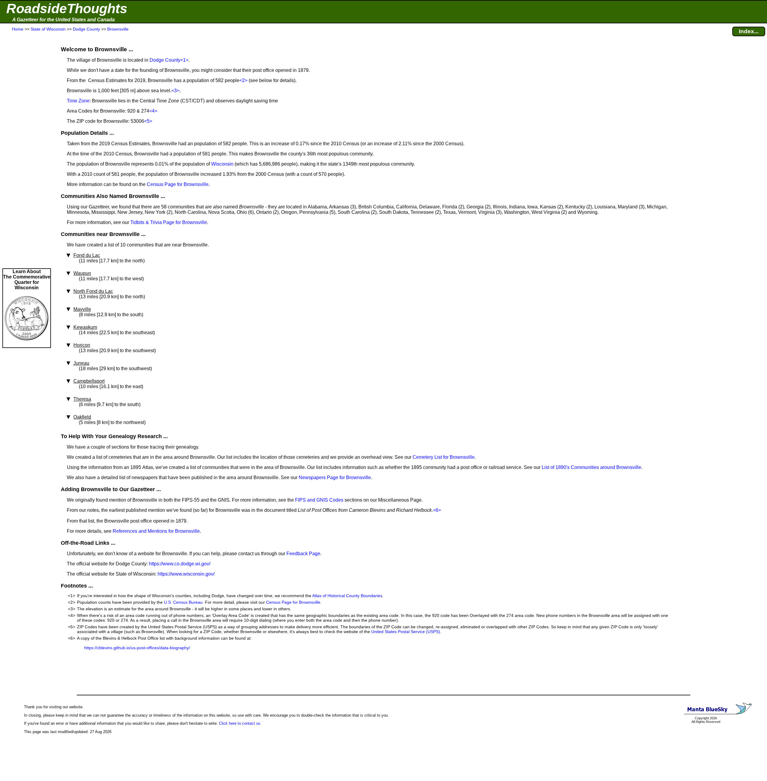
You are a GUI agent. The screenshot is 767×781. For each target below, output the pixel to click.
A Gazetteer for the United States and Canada (63, 19)
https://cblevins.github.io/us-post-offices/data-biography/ (137, 647)
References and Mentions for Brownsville (156, 531)
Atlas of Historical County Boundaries (347, 595)
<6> (437, 510)
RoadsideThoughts (66, 8)
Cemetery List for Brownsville (444, 457)
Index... (749, 31)
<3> (175, 90)
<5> (148, 121)
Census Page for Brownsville (178, 184)
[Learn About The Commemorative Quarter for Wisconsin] (27, 344)
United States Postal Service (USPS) (405, 631)
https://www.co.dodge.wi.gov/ (179, 563)
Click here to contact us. (240, 723)
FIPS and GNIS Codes (319, 499)
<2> (243, 80)
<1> (184, 60)
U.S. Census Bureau (183, 602)
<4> (153, 110)
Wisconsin (222, 164)
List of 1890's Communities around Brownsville (591, 467)
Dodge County (165, 60)
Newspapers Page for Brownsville (335, 477)
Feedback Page (303, 553)
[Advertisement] (27, 150)
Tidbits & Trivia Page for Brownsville (168, 222)
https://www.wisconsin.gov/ (186, 573)
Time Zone (78, 100)
